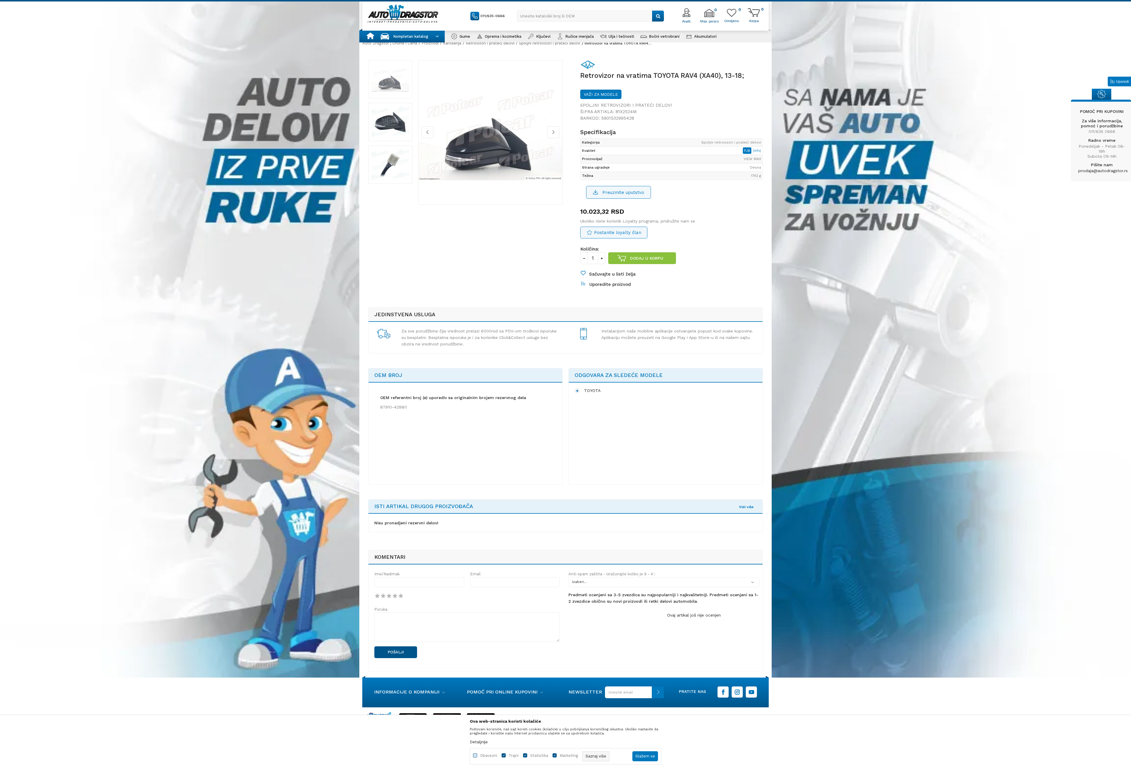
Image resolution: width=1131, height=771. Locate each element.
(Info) (757, 151)
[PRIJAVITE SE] (633, 694)
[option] (390, 79)
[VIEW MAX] (589, 65)
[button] (590, 16)
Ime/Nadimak (387, 574)
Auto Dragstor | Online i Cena (389, 43)
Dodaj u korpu (646, 258)
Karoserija (452, 43)
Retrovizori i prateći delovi (490, 43)
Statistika (539, 755)
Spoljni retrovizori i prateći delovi (549, 43)
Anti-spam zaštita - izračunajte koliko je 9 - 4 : (611, 574)
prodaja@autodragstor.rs (1103, 170)
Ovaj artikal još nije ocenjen (694, 615)
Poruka (380, 609)
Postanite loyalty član (617, 232)
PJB (747, 151)
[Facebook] (723, 692)
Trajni (514, 755)
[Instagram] (737, 692)
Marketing (569, 755)
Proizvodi (430, 43)
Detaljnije (479, 741)
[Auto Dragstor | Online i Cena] (403, 13)
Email (475, 574)
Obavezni (488, 755)
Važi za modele (601, 94)
